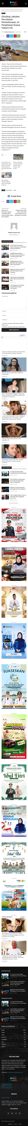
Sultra (15, 190)
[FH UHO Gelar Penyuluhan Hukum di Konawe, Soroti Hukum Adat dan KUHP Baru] (5, 247)
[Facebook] (8, 36)
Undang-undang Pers (7, 1087)
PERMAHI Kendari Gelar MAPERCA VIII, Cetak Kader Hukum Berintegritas (17, 263)
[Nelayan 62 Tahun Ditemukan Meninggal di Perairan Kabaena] (5, 489)
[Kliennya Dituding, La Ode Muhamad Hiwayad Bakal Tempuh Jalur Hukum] (18, 157)
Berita (3, 249)
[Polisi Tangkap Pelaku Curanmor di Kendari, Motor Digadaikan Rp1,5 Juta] (5, 497)
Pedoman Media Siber (7, 1084)
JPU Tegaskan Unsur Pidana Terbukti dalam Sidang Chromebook (17, 287)
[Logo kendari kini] (14, 3)
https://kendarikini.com (14, 234)
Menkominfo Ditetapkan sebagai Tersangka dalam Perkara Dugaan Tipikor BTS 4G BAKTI (7, 214)
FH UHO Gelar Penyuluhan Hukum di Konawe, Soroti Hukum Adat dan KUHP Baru (18, 247)
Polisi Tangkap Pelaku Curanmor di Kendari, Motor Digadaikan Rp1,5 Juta (18, 497)
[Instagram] (12, 1113)
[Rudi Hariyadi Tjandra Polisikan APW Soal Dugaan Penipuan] (7, 175)
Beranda (3, 9)
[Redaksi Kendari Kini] (3, 32)
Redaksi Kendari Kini (9, 32)
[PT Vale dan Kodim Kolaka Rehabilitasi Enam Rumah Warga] (5, 473)
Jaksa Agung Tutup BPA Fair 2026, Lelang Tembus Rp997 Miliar (17, 279)
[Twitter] (11, 36)
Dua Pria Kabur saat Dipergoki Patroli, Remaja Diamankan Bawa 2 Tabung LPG (17, 481)
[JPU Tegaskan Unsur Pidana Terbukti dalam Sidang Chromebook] (5, 287)
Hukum (7, 9)
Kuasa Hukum (9, 190)
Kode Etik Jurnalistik (6, 1086)
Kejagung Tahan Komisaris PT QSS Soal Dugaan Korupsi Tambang (17, 271)
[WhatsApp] (18, 36)
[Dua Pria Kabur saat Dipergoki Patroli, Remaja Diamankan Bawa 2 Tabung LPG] (5, 481)
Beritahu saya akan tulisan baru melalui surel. (14, 326)
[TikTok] (15, 1113)
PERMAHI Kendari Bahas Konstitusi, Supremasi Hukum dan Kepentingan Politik (17, 255)
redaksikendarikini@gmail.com (15, 1072)
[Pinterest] (15, 36)
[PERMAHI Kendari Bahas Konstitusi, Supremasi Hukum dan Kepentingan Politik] (5, 255)
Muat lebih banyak (13, 503)
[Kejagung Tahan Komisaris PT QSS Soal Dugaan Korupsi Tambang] (5, 271)
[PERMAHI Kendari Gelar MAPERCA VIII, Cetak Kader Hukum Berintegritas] (5, 263)
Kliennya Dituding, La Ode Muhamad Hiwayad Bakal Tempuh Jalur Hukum (17, 165)
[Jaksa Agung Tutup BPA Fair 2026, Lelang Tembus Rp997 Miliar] (5, 279)
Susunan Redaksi (6, 1097)
